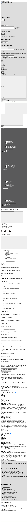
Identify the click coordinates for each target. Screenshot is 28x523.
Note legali (5, 488)
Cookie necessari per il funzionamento (9, 386)
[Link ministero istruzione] (7, 2)
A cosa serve (9, 259)
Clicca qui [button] (3, 275)
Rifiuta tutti (12, 369)
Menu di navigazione (19, 248)
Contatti (8, 257)
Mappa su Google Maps (8, 308)
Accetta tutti (5, 370)
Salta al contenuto (5, 1)
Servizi (5, 224)
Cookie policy (6, 487)
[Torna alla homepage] (14, 102)
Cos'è (7, 252)
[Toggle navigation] (12, 119)
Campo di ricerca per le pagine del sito (9, 209)
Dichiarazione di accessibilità (10, 492)
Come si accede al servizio (12, 253)
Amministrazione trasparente (9, 497)
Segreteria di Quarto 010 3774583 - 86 (12, 303)
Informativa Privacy (7, 489)
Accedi (2, 19)
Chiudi (2, 64)
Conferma (8, 100)
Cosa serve (8, 254)
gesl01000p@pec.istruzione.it (10, 298)
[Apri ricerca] (16, 108)
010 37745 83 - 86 (6, 326)
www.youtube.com (5, 433)
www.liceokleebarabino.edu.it (7, 392)
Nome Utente (17, 27)
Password (16, 28)
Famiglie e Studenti (7, 226)
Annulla (2, 100)
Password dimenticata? (6, 31)
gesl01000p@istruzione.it (9, 293)
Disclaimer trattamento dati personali (9, 510)
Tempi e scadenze (10, 255)
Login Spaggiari (11, 54)
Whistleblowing (7, 494)
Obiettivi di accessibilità (8, 493)
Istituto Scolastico (5, 334)
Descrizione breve (10, 261)
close (2, 126)
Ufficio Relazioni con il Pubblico (10, 491)
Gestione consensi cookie (9, 496)
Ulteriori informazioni (11, 258)
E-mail (15, 49)
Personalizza (4, 369)
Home (4, 223)
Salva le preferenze (12, 460)
